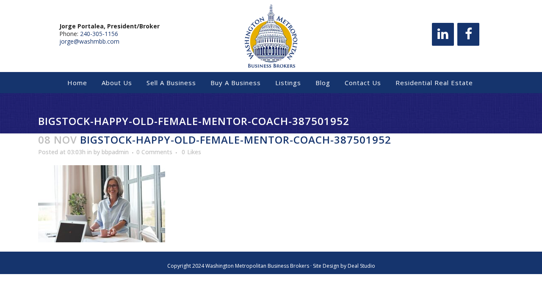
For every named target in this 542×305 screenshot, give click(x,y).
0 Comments (154, 152)
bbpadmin (115, 152)
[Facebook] (468, 34)
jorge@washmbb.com (89, 41)
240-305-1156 (99, 34)
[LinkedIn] (443, 34)
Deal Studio (361, 265)
